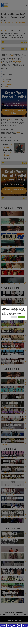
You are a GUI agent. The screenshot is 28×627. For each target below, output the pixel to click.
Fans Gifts (25, 625)
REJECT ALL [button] (14, 317)
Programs (3, 625)
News (19, 625)
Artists (9, 625)
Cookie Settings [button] (6, 317)
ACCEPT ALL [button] (21, 317)
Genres (14, 625)
